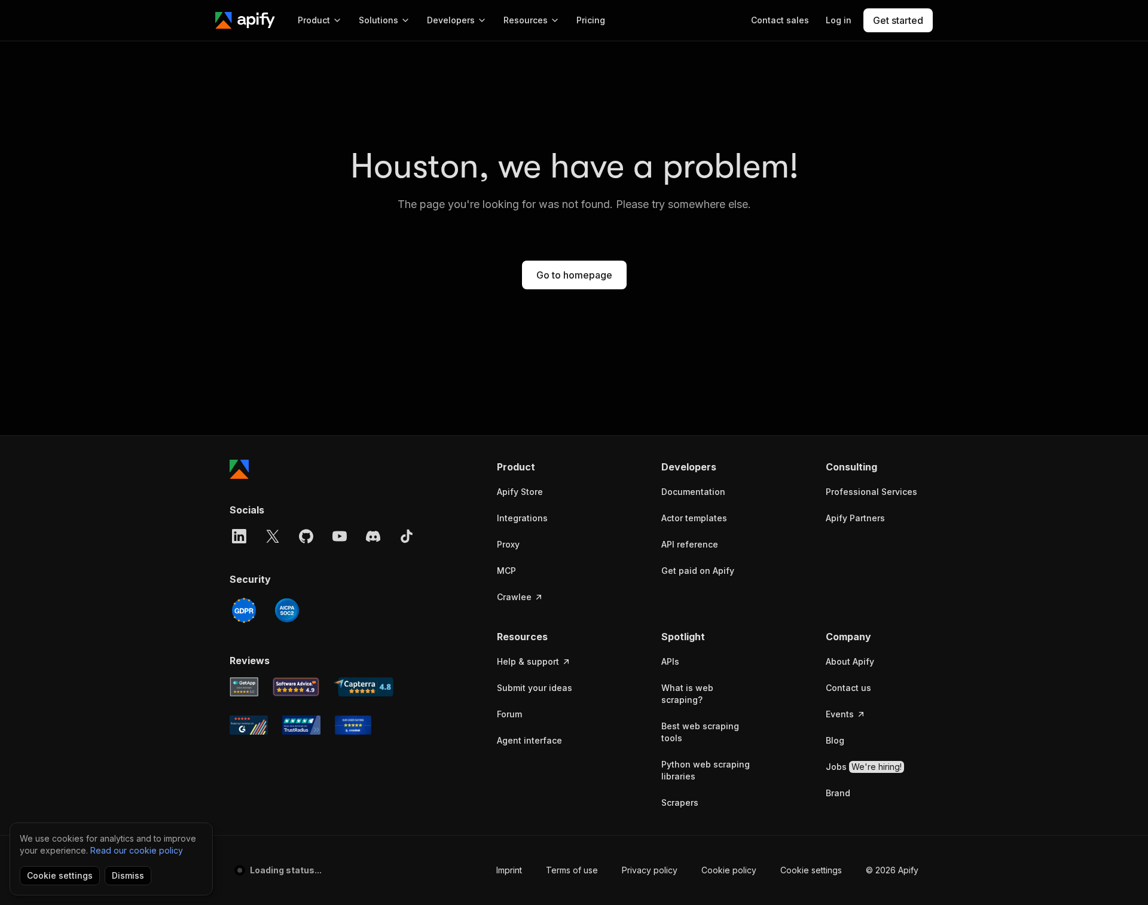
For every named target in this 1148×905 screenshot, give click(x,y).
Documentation (693, 492)
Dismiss (128, 875)
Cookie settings (811, 870)
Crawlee (514, 597)
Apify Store (520, 492)
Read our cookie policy (136, 850)
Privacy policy (649, 870)
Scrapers (679, 802)
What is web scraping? (687, 694)
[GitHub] (306, 536)
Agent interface (529, 740)
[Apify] (245, 20)
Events (840, 714)
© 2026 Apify (892, 870)
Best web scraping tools (700, 732)
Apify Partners (855, 518)
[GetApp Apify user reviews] (244, 686)
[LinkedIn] (239, 536)
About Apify (850, 661)
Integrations (522, 518)
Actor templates (694, 518)
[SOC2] (287, 610)
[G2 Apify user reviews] (249, 725)
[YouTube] (339, 536)
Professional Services (871, 492)
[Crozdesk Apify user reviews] (353, 725)
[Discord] (373, 536)
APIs (670, 661)
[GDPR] (244, 610)
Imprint (509, 870)
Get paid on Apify (697, 570)
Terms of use (572, 870)
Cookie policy (728, 870)
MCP (506, 570)
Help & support (528, 661)
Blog (835, 740)
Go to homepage (574, 275)
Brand (838, 793)
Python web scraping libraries (705, 770)
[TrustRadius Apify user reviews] (301, 725)
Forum (509, 714)
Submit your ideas (534, 688)
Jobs (864, 767)
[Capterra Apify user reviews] (363, 686)
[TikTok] (406, 536)
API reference (689, 544)
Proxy (508, 544)
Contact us (848, 688)
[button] (543, 467)
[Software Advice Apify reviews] (296, 686)
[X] (272, 536)
